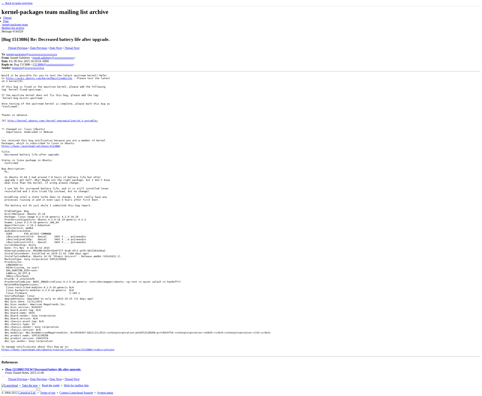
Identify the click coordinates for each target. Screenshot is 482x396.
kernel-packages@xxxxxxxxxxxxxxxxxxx (31, 54)
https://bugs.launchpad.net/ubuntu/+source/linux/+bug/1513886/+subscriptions (58, 349)
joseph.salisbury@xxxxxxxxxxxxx (53, 57)
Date (6, 21)
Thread (7, 17)
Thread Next (71, 48)
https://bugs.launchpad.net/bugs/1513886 (31, 146)
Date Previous (38, 48)
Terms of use (47, 392)
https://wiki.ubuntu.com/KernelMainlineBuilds (39, 78)
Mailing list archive (13, 28)
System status (105, 392)
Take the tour (30, 385)
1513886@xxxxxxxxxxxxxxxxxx (53, 64)
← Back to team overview (17, 3)
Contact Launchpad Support (76, 392)
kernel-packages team (15, 24)
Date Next (56, 48)
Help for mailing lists (76, 385)
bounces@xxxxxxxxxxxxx (28, 68)
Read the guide (51, 385)
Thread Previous (17, 48)
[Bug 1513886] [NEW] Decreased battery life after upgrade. (43, 369)
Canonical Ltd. (27, 392)
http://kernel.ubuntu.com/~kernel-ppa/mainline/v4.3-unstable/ (53, 120)
